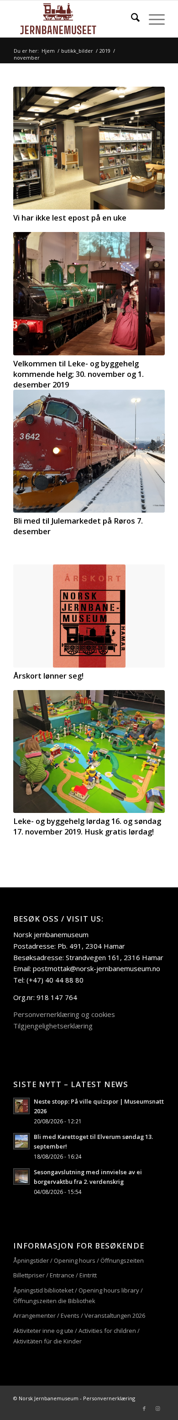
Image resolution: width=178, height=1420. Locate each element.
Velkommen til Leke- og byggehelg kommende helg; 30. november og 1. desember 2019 (78, 374)
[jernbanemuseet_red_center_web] (73, 18)
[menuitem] (131, 18)
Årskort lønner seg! (48, 675)
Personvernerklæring (109, 1398)
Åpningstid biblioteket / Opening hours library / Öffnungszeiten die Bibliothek (78, 1295)
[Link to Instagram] (158, 1408)
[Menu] (152, 18)
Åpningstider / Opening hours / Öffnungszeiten (78, 1260)
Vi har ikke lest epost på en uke (69, 217)
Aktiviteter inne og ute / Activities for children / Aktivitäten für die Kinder (76, 1335)
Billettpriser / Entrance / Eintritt (55, 1275)
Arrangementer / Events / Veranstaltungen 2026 (79, 1315)
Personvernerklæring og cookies (64, 1014)
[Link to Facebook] (144, 1408)
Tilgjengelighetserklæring (53, 1025)
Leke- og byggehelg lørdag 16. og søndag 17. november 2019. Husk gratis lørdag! (87, 826)
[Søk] (131, 18)
